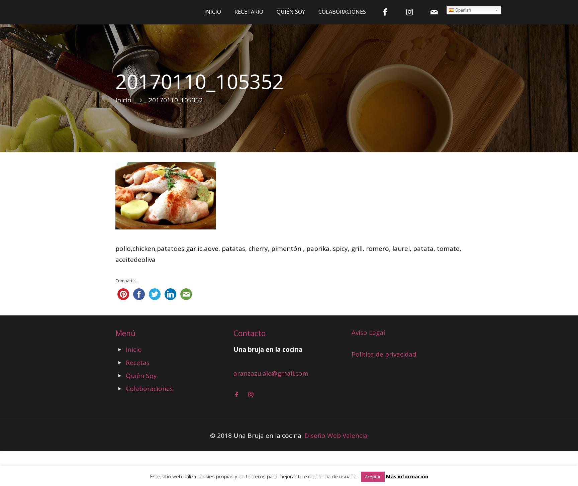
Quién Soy (141, 375)
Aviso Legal (368, 332)
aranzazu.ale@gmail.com (270, 373)
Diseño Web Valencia (336, 435)
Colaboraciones (149, 388)
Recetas (138, 362)
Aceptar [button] (373, 477)
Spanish (462, 10)
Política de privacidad (384, 354)
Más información (407, 476)
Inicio (123, 100)
